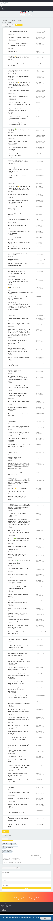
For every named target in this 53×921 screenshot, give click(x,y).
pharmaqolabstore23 (13, 634)
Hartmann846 (12, 753)
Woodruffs (11, 622)
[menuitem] (4, 2)
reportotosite (11, 714)
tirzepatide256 (12, 628)
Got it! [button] (45, 918)
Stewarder (11, 250)
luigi (10, 53)
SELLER (10, 404)
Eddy (10, 228)
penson (10, 105)
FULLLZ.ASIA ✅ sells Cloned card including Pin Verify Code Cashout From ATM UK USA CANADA (18, 540)
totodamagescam (12, 821)
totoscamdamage (12, 692)
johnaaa (10, 373)
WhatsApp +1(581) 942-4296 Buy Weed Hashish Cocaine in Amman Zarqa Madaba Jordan (18, 387)
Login (3, 872)
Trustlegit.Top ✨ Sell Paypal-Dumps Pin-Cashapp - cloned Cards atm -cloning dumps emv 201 (18, 57)
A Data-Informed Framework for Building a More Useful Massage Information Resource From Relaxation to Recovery (18, 653)
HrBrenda (11, 197)
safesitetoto (11, 398)
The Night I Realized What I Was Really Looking (19, 242)
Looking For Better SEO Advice (15, 237)
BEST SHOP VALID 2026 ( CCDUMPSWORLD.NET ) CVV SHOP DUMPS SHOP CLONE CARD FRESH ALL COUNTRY (18, 532)
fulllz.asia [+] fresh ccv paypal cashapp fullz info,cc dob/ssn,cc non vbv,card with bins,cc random (18, 602)
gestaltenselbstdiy (12, 34)
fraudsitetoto (11, 706)
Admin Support (7, 22)
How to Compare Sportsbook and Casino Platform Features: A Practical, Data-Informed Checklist (19, 703)
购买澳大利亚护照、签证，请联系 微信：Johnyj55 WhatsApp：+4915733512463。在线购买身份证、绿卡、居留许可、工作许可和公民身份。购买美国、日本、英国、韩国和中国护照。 (19, 523)
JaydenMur (11, 734)
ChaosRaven (11, 79)
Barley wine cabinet (12, 51)
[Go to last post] (45, 31)
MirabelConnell (12, 795)
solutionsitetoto (12, 656)
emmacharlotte (12, 150)
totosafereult (11, 828)
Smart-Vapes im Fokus (13, 259)
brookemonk (39, 323)
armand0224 (40, 717)
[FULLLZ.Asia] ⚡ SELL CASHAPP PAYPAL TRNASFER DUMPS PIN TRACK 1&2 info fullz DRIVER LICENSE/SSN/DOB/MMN (18, 490)
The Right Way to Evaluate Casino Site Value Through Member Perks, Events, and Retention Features (19, 711)
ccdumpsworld (12, 276)
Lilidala (10, 113)
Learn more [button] (4, 919)
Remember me (6, 885)
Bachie (10, 429)
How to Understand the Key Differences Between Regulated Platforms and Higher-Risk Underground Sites (19, 661)
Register (7, 872)
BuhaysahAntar (12, 203)
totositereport (12, 664)
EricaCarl (11, 597)
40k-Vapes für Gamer (13, 314)
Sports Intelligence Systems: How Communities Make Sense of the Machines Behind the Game (18, 818)
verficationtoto (12, 684)
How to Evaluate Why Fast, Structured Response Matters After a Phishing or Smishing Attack (17, 689)
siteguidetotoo (12, 670)
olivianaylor (39, 393)
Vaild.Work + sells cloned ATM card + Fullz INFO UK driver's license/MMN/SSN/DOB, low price (18, 719)
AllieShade (11, 577)
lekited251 (39, 568)
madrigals (11, 583)
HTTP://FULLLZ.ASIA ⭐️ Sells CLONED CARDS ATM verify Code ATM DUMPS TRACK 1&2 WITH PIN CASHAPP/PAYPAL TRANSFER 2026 (19, 84)
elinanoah (11, 299)
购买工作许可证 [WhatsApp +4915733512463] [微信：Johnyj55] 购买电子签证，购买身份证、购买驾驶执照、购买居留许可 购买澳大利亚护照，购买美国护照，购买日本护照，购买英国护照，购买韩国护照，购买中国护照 (19, 333)
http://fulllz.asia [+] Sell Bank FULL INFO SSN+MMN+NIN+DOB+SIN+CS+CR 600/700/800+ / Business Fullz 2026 (17, 588)
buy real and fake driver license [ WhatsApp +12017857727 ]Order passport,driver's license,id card (18, 342)
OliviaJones (11, 441)
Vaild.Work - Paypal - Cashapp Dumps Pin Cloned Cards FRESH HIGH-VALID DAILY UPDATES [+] (17, 639)
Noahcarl (11, 571)
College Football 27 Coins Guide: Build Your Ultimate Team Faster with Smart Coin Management (18, 110)
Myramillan (11, 776)
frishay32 (11, 157)
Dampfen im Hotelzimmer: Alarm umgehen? (18, 318)
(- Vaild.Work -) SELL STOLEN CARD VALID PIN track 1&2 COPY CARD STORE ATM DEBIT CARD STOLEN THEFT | (19, 767)
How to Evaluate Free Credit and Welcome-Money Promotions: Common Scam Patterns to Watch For (18, 675)
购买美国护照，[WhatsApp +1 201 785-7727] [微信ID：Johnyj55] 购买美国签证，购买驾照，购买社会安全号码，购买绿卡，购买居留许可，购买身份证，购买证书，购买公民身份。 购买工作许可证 (19, 306)
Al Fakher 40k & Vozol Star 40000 (16, 182)
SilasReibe (11, 256)
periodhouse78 (12, 209)
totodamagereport (13, 698)
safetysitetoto (12, 678)
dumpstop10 (11, 48)
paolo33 (10, 310)
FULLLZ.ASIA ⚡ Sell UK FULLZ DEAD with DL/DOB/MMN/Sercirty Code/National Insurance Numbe (18, 45)
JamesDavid (11, 67)
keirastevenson (40, 200)
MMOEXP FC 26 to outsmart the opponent (18, 608)
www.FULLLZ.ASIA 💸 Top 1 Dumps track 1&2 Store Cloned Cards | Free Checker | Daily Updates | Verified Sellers (19, 562)
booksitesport (12, 813)
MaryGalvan (11, 239)
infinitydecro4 (11, 326)
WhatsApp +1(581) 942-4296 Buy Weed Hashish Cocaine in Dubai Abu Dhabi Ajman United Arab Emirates (18, 161)
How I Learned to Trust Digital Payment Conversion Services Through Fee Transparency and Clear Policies (17, 395)
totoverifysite (11, 649)
